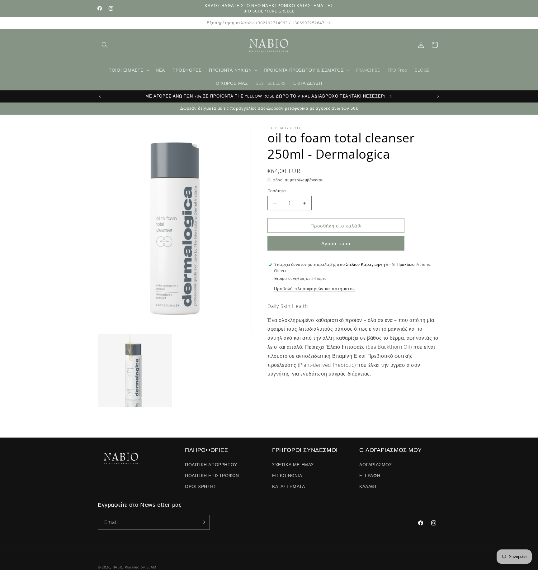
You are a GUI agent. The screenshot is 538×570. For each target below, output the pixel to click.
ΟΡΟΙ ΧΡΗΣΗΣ (201, 486)
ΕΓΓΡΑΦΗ (369, 475)
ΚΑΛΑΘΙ (367, 486)
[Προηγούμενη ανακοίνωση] (100, 96)
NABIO (118, 567)
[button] (104, 45)
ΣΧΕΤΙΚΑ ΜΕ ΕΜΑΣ (293, 464)
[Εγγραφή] (203, 522)
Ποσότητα (276, 191)
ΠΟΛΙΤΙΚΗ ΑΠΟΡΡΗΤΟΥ (211, 464)
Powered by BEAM (141, 567)
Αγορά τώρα (336, 244)
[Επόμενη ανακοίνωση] (438, 96)
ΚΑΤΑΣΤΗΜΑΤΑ (288, 486)
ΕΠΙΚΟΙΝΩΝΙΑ (287, 475)
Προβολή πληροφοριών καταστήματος (314, 288)
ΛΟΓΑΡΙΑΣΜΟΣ (375, 464)
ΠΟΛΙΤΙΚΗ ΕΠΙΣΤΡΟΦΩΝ (212, 475)
